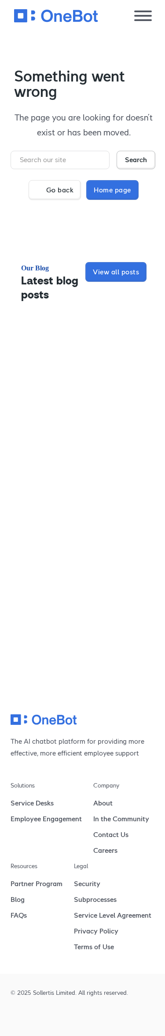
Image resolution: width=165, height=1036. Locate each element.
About (103, 803)
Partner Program (36, 883)
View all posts (116, 272)
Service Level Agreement (112, 915)
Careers (105, 850)
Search (136, 159)
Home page (112, 190)
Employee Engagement (46, 819)
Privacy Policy (96, 931)
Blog (18, 899)
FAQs (19, 915)
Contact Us (110, 834)
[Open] (143, 16)
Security (87, 883)
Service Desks (32, 803)
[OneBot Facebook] (45, 1016)
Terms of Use (94, 947)
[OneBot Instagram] (30, 1016)
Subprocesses (95, 899)
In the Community (121, 819)
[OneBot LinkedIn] (15, 1016)
